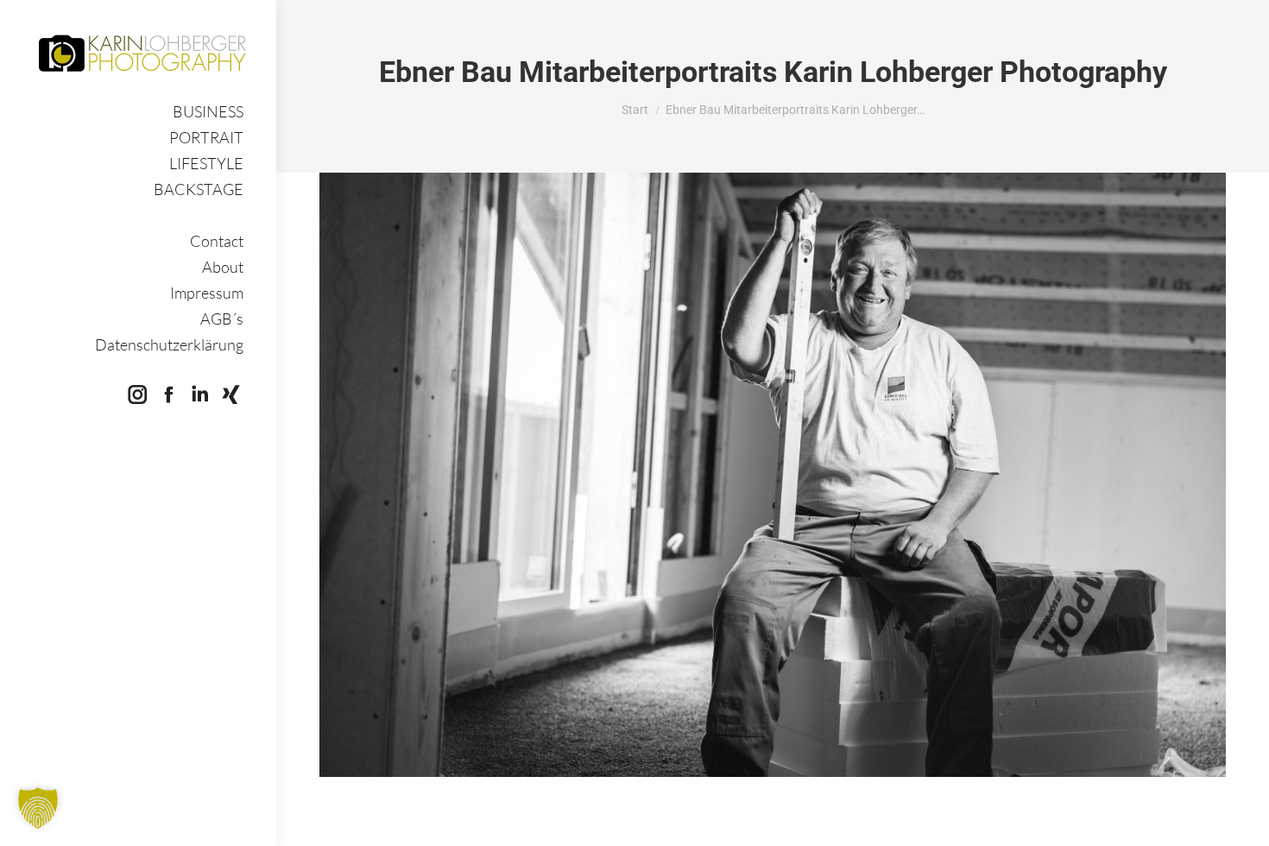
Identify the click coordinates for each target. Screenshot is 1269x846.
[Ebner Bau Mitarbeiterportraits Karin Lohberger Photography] (772, 475)
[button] (38, 808)
